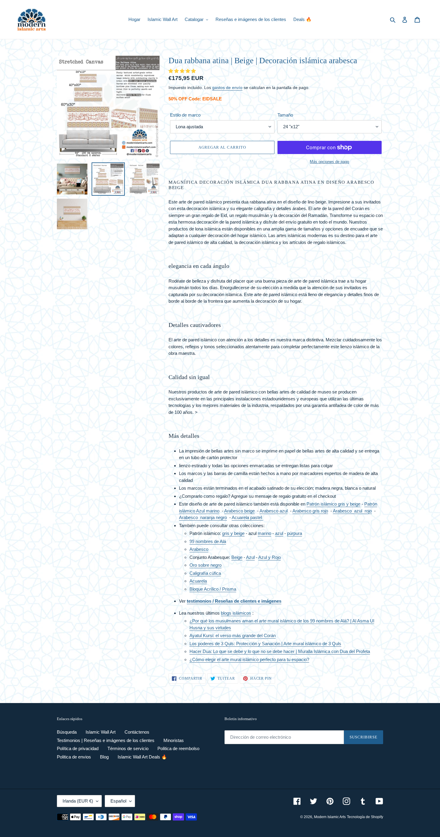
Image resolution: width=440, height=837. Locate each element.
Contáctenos (137, 732)
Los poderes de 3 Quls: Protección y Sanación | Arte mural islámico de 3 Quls (265, 643)
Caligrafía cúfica (205, 573)
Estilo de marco (185, 114)
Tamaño (285, 114)
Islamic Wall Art (101, 732)
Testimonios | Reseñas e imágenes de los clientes (105, 740)
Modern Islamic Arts (330, 817)
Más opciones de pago (329, 161)
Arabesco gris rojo (310, 510)
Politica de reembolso (178, 748)
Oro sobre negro (205, 565)
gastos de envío (227, 87)
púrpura (294, 533)
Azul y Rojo (269, 557)
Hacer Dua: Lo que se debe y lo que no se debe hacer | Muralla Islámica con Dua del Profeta (279, 651)
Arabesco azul (274, 510)
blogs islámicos (236, 613)
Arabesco (203, 517)
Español (118, 800)
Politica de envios (74, 756)
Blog (104, 756)
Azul (250, 557)
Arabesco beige (239, 510)
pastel (256, 517)
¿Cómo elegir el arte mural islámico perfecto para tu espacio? (249, 659)
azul (279, 533)
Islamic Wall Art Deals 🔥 (142, 756)
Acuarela (240, 517)
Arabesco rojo (352, 510)
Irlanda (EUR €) (78, 800)
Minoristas (173, 740)
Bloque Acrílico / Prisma (212, 589)
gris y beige (233, 533)
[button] (183, 70)
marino (264, 533)
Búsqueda (67, 732)
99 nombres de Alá (207, 541)
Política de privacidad (77, 748)
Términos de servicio (127, 748)
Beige (236, 557)
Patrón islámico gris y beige (333, 503)
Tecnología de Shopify (365, 817)
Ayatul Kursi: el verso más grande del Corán (232, 635)
